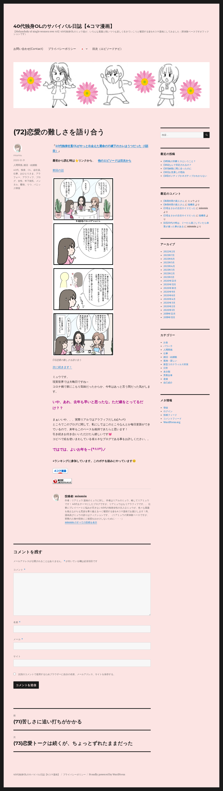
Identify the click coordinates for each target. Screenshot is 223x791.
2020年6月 (169, 295)
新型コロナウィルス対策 (175, 364)
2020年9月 (169, 291)
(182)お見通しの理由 (174, 172)
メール (18, 639)
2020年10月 (169, 288)
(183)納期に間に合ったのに (177, 168)
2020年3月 (169, 302)
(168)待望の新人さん (173, 200)
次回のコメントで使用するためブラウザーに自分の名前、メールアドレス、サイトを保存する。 (67, 674)
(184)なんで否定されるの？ (177, 164)
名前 (17, 622)
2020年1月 (169, 310)
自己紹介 (167, 382)
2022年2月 (169, 251)
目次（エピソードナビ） (107, 48)
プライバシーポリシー (62, 48)
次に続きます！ (62, 367)
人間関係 (17, 165)
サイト (17, 656)
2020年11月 (169, 284)
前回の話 (58, 170)
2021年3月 (169, 269)
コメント (19, 569)
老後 (165, 378)
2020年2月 (169, 306)
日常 (165, 368)
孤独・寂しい (170, 360)
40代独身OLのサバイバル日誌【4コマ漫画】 (64, 26)
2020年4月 (169, 299)
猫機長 (191, 204)
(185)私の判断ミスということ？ (179, 161)
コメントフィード (172, 418)
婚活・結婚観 (30, 165)
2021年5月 (169, 262)
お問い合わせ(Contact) (28, 48)
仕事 (165, 353)
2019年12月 (169, 313)
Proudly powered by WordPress (107, 774)
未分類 (166, 371)
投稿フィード (170, 415)
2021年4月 (169, 266)
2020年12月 (169, 280)
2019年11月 (169, 317)
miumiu (17, 155)
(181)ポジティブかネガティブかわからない (185, 175)
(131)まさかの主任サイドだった (179, 208)
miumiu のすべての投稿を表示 (81, 522)
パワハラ (167, 346)
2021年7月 (169, 255)
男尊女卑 (167, 375)
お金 (165, 342)
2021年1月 (168, 277)
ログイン (167, 411)
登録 (165, 407)
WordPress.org (171, 422)
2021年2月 (169, 273)
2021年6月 (169, 258)
